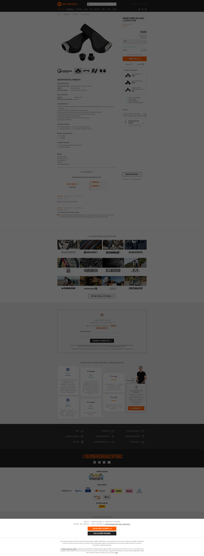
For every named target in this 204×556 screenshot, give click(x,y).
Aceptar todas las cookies (101, 529)
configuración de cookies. (117, 524)
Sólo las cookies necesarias (101, 533)
